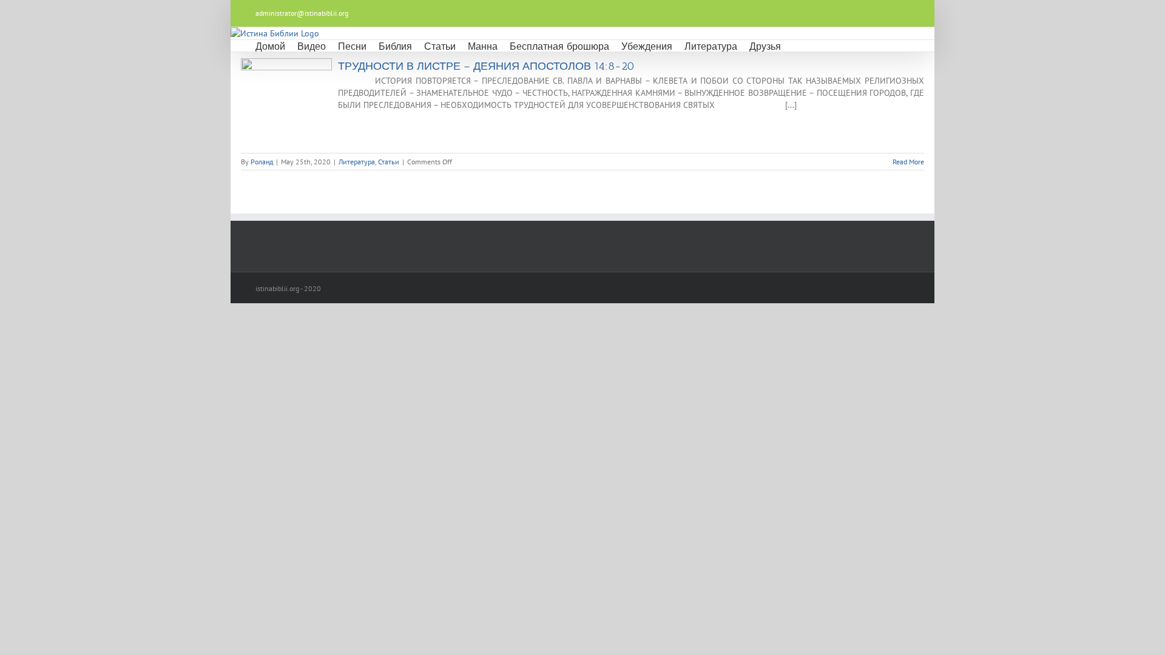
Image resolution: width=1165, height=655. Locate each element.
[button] (796, 46)
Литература (357, 161)
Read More (908, 161)
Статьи (388, 161)
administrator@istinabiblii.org (301, 13)
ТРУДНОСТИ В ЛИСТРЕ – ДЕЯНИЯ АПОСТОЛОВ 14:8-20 (486, 66)
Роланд (262, 161)
